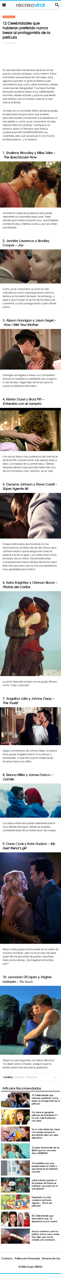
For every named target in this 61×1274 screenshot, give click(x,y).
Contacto (7, 1258)
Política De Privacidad (27, 1258)
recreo (30, 4)
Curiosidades (9, 17)
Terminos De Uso (51, 1258)
